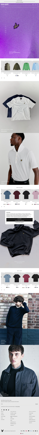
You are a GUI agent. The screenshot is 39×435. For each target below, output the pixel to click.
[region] (19, 217)
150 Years (2, 414)
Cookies (30, 414)
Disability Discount (13, 423)
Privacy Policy (18, 406)
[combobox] (36, 434)
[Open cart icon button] (32, 4)
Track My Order (12, 414)
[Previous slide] (1, 78)
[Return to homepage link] (5, 4)
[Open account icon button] (35, 4)
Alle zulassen (19, 218)
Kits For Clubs (3, 416)
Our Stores (2, 419)
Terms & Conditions (32, 416)
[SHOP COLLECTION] (19, 239)
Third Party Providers (32, 421)
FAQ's (11, 420)
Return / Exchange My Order (13, 417)
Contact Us (12, 425)
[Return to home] (2, 431)
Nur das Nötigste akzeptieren (19, 220)
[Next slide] (4, 78)
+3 (18, 204)
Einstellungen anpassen (20, 222)
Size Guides (12, 418)
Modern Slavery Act (32, 419)
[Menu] (37, 4)
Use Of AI (30, 422)
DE (36, 434)
